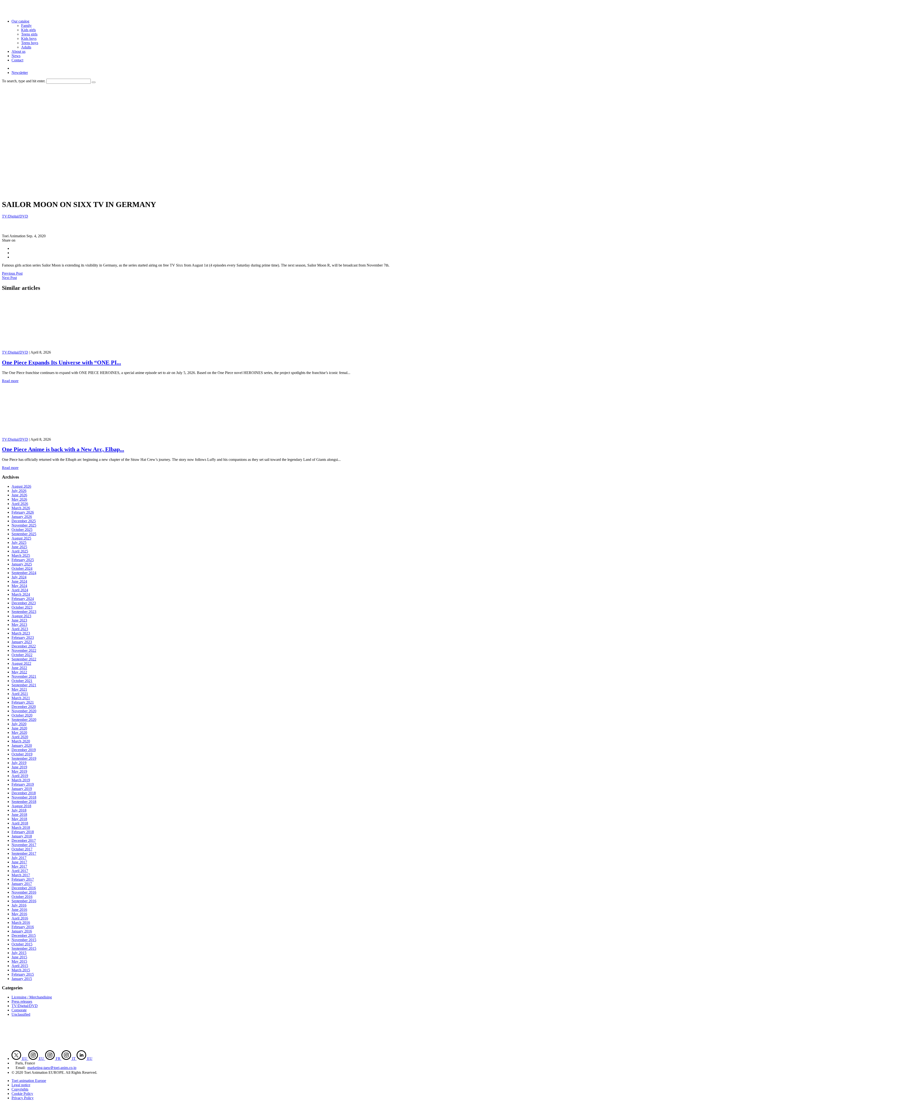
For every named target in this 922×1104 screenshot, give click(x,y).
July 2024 (19, 577)
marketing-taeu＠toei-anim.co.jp (51, 1068)
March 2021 (21, 698)
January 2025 (22, 564)
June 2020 (19, 728)
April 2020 (20, 737)
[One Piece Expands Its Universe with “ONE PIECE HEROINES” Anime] (49, 348)
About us (18, 51)
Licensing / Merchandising (32, 997)
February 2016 (23, 927)
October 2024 (22, 568)
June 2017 (19, 862)
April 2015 (20, 966)
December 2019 (24, 750)
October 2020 (22, 715)
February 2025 (23, 560)
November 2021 (24, 676)
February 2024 (23, 599)
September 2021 (24, 685)
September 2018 (24, 802)
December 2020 (24, 707)
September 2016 (24, 901)
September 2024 (24, 573)
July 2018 (19, 810)
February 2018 (23, 832)
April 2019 (20, 776)
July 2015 (19, 953)
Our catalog (20, 21)
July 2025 (19, 542)
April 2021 (20, 694)
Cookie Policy (22, 1094)
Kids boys (28, 38)
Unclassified (21, 1014)
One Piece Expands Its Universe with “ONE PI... (61, 362)
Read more (10, 381)
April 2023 (20, 629)
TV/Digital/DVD (15, 216)
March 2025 (21, 555)
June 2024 (19, 581)
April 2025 (20, 551)
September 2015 (24, 948)
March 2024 (21, 594)
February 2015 (23, 974)
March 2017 (21, 875)
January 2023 (22, 642)
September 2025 (24, 534)
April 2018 (20, 823)
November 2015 (24, 940)
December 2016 (24, 888)
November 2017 (24, 845)
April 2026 (20, 504)
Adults (26, 47)
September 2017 (24, 853)
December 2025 (24, 521)
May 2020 (19, 732)
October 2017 (22, 849)
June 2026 (19, 495)
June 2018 (19, 815)
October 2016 (22, 897)
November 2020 (24, 711)
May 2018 (19, 819)
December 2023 (24, 603)
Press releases (22, 1001)
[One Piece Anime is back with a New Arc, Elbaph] (49, 435)
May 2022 (19, 672)
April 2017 (20, 871)
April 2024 (20, 590)
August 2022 (21, 663)
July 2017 (19, 858)
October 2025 (22, 530)
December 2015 (24, 935)
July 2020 (19, 724)
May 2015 (19, 961)
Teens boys (29, 43)
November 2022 (24, 650)
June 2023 (19, 620)
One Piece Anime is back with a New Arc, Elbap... (63, 449)
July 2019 (19, 763)
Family (26, 26)
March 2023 (21, 633)
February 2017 (23, 879)
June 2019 (19, 767)
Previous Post (12, 273)
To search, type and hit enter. (23, 81)
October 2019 (22, 754)
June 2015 (19, 957)
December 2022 (24, 646)
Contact (17, 60)
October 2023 (22, 607)
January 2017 (22, 884)
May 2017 (19, 866)
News (16, 56)
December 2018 (24, 793)
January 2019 (22, 789)
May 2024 (19, 586)
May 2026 (19, 499)
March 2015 (21, 970)
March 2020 (21, 741)
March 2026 (21, 508)
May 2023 (19, 625)
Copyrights (20, 1089)
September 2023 (24, 612)
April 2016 (20, 918)
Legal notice (21, 1085)
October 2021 (22, 681)
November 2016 (24, 892)
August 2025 (21, 538)
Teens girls (29, 34)
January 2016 (22, 931)
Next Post (9, 278)
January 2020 (22, 745)
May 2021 (19, 689)
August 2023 (21, 616)
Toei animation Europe (29, 1081)
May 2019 (19, 771)
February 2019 (23, 784)
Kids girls (28, 30)
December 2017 (24, 840)
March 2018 (21, 827)
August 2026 (21, 486)
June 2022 (19, 668)
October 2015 (22, 944)
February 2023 (23, 637)
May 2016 (19, 914)
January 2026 (22, 517)
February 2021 (23, 702)
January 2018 (22, 836)
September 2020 (24, 720)
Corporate (19, 1010)
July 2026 (19, 491)
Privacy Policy (23, 1098)
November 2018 (24, 797)
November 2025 (24, 525)
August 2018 (21, 806)
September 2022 (24, 659)
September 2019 (24, 758)
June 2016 (19, 910)
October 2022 (22, 655)
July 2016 (19, 905)
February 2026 (23, 512)
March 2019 (21, 780)
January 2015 (22, 979)
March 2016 (21, 922)
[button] (94, 82)
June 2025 (19, 547)
